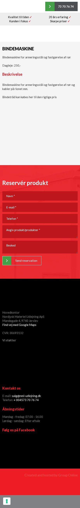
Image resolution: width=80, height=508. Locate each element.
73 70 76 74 (31, 400)
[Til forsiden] (40, 33)
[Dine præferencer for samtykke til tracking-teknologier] (6, 501)
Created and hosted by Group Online (51, 475)
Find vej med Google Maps (19, 325)
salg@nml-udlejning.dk (26, 396)
